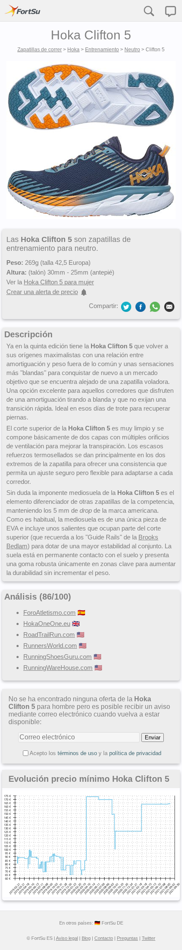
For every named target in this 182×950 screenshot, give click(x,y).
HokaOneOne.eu (46, 623)
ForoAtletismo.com (49, 612)
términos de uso (77, 753)
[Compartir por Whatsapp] (155, 307)
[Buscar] (148, 10)
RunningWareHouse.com (58, 667)
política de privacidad (135, 753)
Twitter (148, 938)
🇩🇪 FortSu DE (108, 922)
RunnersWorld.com (50, 645)
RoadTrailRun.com (49, 634)
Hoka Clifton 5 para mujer (59, 282)
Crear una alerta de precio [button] (42, 291)
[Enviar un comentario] (170, 11)
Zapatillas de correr (39, 50)
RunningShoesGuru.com (57, 656)
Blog (86, 938)
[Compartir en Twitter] (126, 306)
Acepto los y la (95, 753)
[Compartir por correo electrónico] (169, 306)
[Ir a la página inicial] (22, 10)
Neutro (132, 50)
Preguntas (127, 938)
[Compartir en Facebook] (140, 306)
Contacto (103, 938)
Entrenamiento (102, 50)
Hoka (73, 50)
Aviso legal (67, 938)
